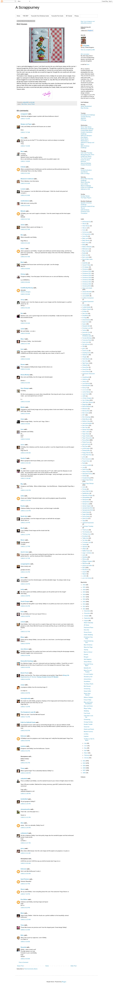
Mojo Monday (84, 108)
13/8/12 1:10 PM (25, 534)
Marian (23, 540)
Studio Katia (85, 512)
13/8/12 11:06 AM (25, 478)
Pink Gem (85, 446)
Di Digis (84, 311)
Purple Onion (86, 461)
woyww (84, 571)
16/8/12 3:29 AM (25, 941)
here (88, 64)
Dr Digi (84, 317)
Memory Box (85, 410)
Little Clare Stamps (87, 402)
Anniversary (85, 232)
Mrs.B (22, 528)
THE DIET (25, 16)
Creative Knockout (86, 165)
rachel (22, 328)
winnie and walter (87, 565)
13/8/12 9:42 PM (25, 751)
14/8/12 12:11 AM (25, 853)
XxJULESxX (24, 799)
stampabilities (86, 497)
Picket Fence (86, 442)
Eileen (22, 637)
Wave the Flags (88, 647)
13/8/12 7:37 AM (25, 132)
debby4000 (86, 45)
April (85, 750)
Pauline (23, 506)
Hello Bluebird (86, 359)
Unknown (23, 736)
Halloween (85, 354)
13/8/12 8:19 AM (25, 195)
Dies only (84, 313)
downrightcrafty (25, 698)
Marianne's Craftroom (27, 178)
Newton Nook (86, 429)
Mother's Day (86, 421)
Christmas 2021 (86, 281)
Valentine (84, 546)
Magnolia (84, 404)
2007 (84, 770)
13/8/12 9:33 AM (25, 401)
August (86, 620)
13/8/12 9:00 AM (25, 294)
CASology (83, 120)
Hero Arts (85, 361)
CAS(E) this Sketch (86, 156)
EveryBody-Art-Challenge (88, 115)
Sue (22, 313)
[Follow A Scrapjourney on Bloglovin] (87, 31)
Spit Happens (87, 659)
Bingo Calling (87, 708)
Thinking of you (86, 534)
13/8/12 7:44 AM (25, 146)
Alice (22, 823)
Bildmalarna (85, 249)
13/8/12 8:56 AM (25, 282)
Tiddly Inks (85, 538)
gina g (22, 848)
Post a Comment (23, 962)
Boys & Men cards (87, 259)
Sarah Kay (85, 469)
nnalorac (23, 746)
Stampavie (85, 499)
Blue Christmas (88, 645)
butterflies (85, 263)
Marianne (85, 408)
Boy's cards (85, 257)
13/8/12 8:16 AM (25, 183)
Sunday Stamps (85, 196)
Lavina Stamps (86, 392)
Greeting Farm (86, 352)
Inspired (86, 736)
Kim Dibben (24, 899)
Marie (22, 913)
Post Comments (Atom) (30, 969)
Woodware (85, 569)
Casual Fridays (86, 265)
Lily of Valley (85, 400)
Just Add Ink (84, 172)
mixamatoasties (25, 809)
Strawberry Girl (88, 676)
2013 (84, 606)
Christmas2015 (86, 286)
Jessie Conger (25, 601)
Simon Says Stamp (87, 480)
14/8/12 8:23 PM (25, 907)
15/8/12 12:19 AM (26, 919)
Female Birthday (87, 338)
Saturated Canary (87, 473)
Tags (83, 520)
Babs (22, 935)
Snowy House (88, 632)
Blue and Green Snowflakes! (88, 702)
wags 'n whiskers (87, 553)
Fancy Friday (87, 699)
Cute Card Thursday (86, 153)
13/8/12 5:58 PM (25, 643)
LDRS (84, 396)
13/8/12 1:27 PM (25, 546)
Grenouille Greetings (27, 661)
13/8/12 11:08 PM (26, 793)
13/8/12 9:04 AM (25, 333)
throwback (85, 536)
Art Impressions (86, 234)
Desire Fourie (25, 673)
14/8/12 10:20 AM (26, 863)
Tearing (86, 649)
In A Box (86, 734)
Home (18, 16)
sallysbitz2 (24, 778)
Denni (22, 577)
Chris (22, 611)
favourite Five (86, 332)
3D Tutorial (69, 16)
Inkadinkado (85, 377)
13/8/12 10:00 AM (26, 452)
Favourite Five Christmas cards (86, 335)
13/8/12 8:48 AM (25, 268)
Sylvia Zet (85, 518)
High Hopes (85, 363)
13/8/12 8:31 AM (25, 243)
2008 (84, 768)
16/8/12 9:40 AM (25, 958)
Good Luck (85, 350)
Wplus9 (84, 574)
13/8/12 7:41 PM (25, 717)
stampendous (86, 501)
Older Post (73, 966)
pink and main (86, 444)
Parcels (86, 654)
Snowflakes (87, 681)
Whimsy (84, 559)
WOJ (83, 567)
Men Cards (85, 413)
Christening (87, 688)
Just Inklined (85, 383)
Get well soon (86, 344)
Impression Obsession (88, 373)
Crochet (84, 305)
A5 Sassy (86, 625)
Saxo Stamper (25, 388)
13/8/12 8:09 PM (25, 740)
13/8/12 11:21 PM (26, 817)
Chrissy (23, 274)
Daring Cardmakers (86, 170)
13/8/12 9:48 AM (25, 439)
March (86, 753)
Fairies (84, 330)
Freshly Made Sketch (87, 130)
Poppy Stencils (86, 452)
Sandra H (23, 458)
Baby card (85, 238)
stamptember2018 (87, 508)
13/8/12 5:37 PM (25, 631)
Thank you (85, 529)
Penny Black (85, 440)
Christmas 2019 (86, 277)
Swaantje (23, 947)
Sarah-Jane (24, 516)
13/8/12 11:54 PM (26, 827)
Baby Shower (86, 240)
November (87, 613)
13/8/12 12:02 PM (26, 490)
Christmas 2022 (86, 284)
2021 (84, 587)
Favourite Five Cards (57, 16)
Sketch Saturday (85, 182)
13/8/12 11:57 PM (26, 843)
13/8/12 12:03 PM (26, 500)
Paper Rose (85, 433)
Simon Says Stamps (88, 483)
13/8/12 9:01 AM (25, 308)
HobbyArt (85, 365)
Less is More (84, 184)
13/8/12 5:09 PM (25, 616)
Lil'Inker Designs (87, 398)
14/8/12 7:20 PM (25, 894)
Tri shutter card (86, 542)
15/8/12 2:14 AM (25, 929)
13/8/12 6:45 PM (25, 667)
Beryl (22, 262)
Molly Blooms (86, 419)
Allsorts (84, 223)
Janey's (84, 381)
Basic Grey (85, 242)
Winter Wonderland (86, 106)
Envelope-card (86, 328)
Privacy (77, 16)
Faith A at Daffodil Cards (28, 722)
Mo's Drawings (86, 417)
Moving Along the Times (87, 154)
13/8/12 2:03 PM (25, 584)
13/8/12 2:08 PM (25, 596)
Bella (83, 244)
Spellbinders (85, 493)
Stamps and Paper (26, 124)
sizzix (83, 487)
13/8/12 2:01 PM (25, 572)
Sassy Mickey (87, 661)
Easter (84, 324)
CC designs (85, 267)
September (87, 618)
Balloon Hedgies (88, 697)
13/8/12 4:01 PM (25, 606)
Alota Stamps (86, 225)
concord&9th (85, 295)
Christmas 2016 (86, 271)
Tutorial (84, 544)
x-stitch (84, 576)
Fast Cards (87, 713)
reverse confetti (86, 465)
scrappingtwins (25, 564)
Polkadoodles (86, 450)
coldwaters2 (24, 833)
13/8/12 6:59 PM (25, 693)
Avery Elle (85, 236)
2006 (84, 772)
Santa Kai (86, 726)
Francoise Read (86, 340)
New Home (24, 104)
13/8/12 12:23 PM (26, 510)
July (85, 743)
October (86, 615)
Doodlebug (85, 315)
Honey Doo (85, 369)
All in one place (85, 54)
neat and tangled (87, 423)
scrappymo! (24, 114)
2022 (84, 584)
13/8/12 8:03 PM (25, 730)
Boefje (84, 253)
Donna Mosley (25, 374)
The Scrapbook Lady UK (28, 712)
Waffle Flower (86, 550)
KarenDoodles (86, 385)
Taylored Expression (88, 522)
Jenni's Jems (25, 552)
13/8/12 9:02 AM (25, 323)
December (87, 611)
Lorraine (23, 189)
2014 (84, 604)
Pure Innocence (86, 459)
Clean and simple (87, 288)
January (86, 757)
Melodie (23, 211)
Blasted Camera (88, 731)
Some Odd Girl (86, 491)
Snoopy (84, 489)
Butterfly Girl (87, 668)
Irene (22, 349)
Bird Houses (87, 686)
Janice (23, 224)
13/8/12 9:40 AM (25, 413)
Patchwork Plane (88, 627)
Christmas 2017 (86, 273)
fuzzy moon (85, 342)
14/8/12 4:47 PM (25, 883)
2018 (84, 594)
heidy (22, 589)
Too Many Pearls (88, 684)
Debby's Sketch (86, 309)
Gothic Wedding (88, 634)
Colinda (23, 167)
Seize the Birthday (86, 163)
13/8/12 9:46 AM (25, 423)
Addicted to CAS (85, 189)
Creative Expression (88, 301)
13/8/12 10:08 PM (26, 773)
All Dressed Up (86, 221)
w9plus (84, 548)
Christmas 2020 (86, 279)
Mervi (22, 151)
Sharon (23, 889)
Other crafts (85, 431)
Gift (83, 346)
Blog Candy (85, 251)
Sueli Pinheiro (25, 879)
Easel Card (85, 322)
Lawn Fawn (85, 394)
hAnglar (84, 356)
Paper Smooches (87, 438)
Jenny (22, 299)
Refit (83, 463)
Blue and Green (88, 706)
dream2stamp (86, 319)
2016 (84, 599)
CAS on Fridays (85, 173)
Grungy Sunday (88, 722)
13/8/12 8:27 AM (25, 219)
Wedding (84, 557)
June (85, 745)
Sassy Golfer (87, 691)
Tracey (23, 768)
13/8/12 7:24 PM (25, 706)
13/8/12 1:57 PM (25, 558)
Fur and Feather (88, 674)
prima (84, 457)
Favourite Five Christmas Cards (40, 16)
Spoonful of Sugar (87, 495)
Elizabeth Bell (86, 326)
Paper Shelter (86, 436)
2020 (84, 589)
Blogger (64, 981)
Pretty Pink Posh (87, 454)
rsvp (83, 467)
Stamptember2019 (87, 510)
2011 (84, 760)
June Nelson (24, 649)
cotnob (23, 621)
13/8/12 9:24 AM (25, 369)
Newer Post (20, 966)
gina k (84, 348)
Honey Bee (85, 367)
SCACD (84, 475)
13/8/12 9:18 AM (25, 359)
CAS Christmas (85, 209)
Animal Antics (87, 679)
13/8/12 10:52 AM (26, 463)
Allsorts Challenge (86, 185)
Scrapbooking (86, 478)
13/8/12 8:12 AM (25, 173)
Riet (22, 235)
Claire (22, 419)
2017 (84, 597)
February (87, 755)
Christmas (85, 269)
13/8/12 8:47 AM (25, 256)
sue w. (22, 444)
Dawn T (23, 248)
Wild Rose (85, 563)
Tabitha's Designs (25, 291)
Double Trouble (88, 724)
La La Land (85, 389)
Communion (85, 293)
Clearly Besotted (87, 291)
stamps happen (86, 506)
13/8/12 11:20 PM (26, 803)
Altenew (84, 228)
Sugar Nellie (85, 514)
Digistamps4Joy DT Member (29, 677)
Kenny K (84, 387)
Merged (86, 657)
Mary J (23, 339)
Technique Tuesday (87, 526)
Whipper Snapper (87, 561)
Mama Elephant (86, 406)
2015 (84, 601)
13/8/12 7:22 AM (25, 118)
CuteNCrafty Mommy (27, 287)
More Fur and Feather (88, 671)
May (22, 484)
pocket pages (86, 448)
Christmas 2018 (86, 275)
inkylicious (85, 379)
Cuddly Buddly (86, 307)
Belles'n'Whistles (87, 246)
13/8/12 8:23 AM (25, 205)
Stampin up (85, 503)
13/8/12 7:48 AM (25, 161)
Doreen (23, 364)
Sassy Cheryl (31, 104)
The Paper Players (86, 197)
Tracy (22, 137)
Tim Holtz (85, 540)
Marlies (23, 407)
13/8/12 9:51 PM (25, 762)
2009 (84, 765)
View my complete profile (88, 49)
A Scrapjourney (27, 7)
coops (22, 684)
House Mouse (86, 371)
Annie (84, 230)
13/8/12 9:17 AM (25, 343)
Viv (22, 468)
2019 (84, 592)
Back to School (88, 652)
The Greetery (86, 532)
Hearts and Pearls (89, 729)
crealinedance (25, 201)
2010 (84, 763)
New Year (85, 427)
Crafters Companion (88, 298)
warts (83, 555)
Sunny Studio (86, 516)
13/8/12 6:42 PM (25, 655)
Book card (85, 255)
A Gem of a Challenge (87, 187)
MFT (83, 415)
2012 (84, 608)
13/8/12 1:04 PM (25, 522)
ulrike (22, 495)
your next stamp (86, 578)
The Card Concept (86, 158)
